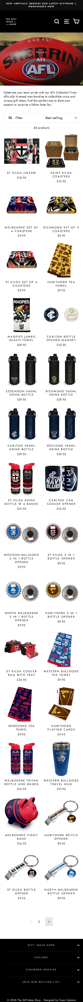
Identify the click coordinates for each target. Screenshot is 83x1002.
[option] (41, 5)
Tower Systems (67, 1000)
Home (40, 52)
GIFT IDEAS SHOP (41, 945)
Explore (41, 957)
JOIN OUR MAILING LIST (41, 982)
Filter (18, 117)
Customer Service (41, 969)
